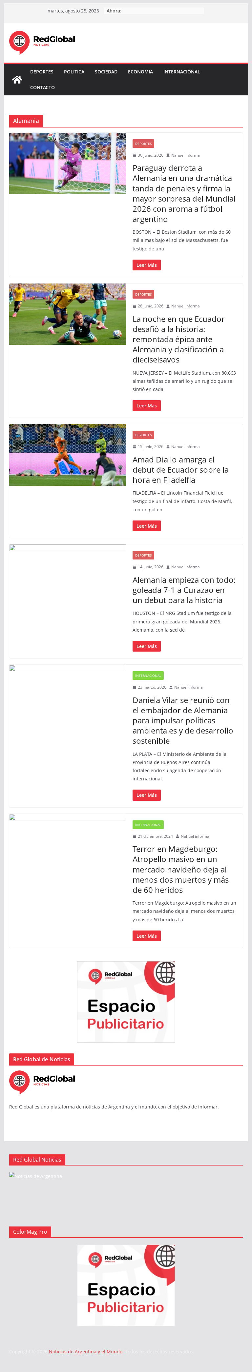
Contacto (42, 87)
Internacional (181, 72)
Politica (74, 72)
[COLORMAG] (42, 1074)
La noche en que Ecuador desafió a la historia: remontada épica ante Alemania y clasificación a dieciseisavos (179, 339)
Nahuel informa (195, 836)
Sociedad (106, 72)
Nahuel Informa (185, 155)
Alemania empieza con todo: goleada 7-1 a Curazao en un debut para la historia (184, 589)
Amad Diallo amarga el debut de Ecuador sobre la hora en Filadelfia (181, 469)
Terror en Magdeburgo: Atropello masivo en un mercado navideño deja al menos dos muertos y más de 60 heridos (181, 869)
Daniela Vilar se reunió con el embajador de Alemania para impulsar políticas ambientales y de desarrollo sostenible (183, 720)
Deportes (41, 72)
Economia (140, 72)
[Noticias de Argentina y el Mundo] (17, 80)
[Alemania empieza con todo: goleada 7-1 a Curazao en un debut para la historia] (67, 575)
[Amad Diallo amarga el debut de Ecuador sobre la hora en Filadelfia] (67, 454)
